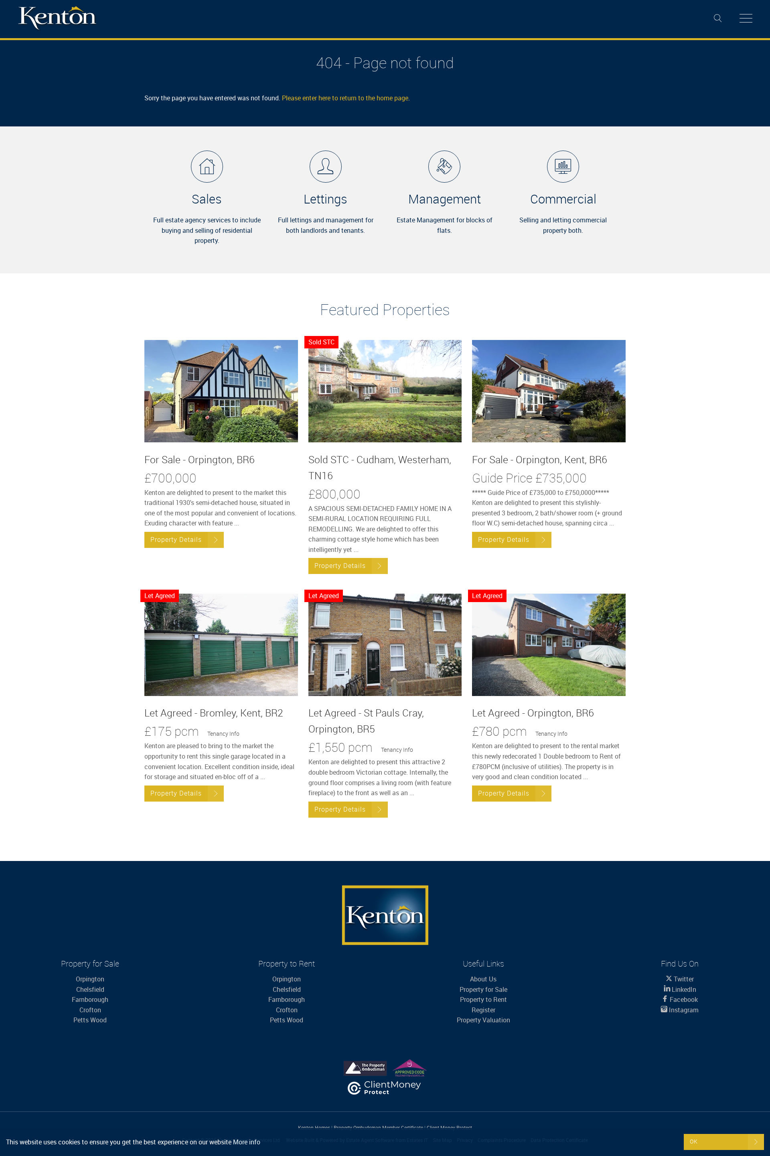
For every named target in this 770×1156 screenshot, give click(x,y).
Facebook (683, 999)
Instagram (683, 1009)
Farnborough (90, 999)
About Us (483, 979)
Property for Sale (483, 989)
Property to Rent (483, 999)
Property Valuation (483, 1020)
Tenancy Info (223, 733)
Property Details (176, 539)
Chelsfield (90, 989)
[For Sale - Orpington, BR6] (221, 391)
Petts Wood (90, 1020)
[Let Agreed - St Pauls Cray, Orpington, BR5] (385, 645)
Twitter (683, 979)
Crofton (90, 1009)
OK (694, 1141)
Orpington (90, 979)
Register (483, 1009)
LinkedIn (683, 989)
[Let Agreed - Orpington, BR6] (549, 645)
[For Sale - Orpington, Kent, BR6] (549, 391)
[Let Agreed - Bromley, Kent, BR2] (221, 645)
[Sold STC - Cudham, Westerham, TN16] (385, 391)
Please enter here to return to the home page (345, 98)
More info (246, 1142)
